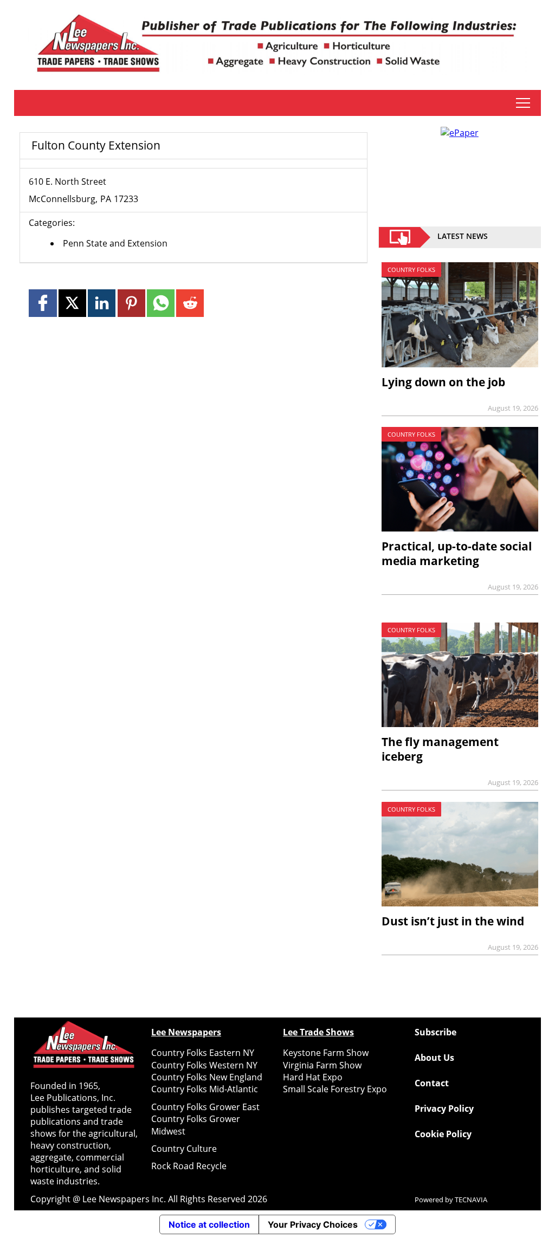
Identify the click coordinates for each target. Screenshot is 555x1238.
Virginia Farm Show (322, 1065)
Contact (432, 1083)
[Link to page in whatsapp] (161, 303)
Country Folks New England (206, 1077)
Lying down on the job (443, 382)
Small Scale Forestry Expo (335, 1089)
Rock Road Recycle (189, 1166)
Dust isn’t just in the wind (453, 921)
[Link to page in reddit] (190, 303)
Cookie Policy (443, 1134)
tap (523, 103)
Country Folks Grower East (205, 1107)
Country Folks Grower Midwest (195, 1125)
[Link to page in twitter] (72, 303)
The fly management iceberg (440, 749)
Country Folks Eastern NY (202, 1053)
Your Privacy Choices (313, 1224)
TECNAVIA (471, 1199)
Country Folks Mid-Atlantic (204, 1089)
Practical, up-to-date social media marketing (457, 553)
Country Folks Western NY (204, 1065)
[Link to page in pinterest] (131, 303)
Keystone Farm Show (326, 1053)
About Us (434, 1058)
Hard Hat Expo (313, 1077)
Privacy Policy (444, 1108)
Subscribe (435, 1032)
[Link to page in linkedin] (101, 303)
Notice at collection (209, 1224)
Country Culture (184, 1149)
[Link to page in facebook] (42, 303)
